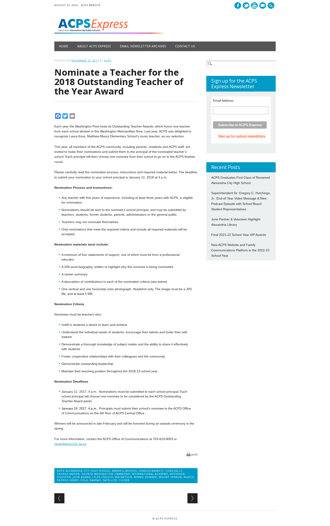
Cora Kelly (174, 470)
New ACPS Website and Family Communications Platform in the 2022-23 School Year (240, 250)
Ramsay (95, 480)
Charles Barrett (151, 470)
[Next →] (192, 498)
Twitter (246, 5)
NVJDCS (189, 477)
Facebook (237, 5)
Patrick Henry (68, 480)
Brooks (131, 470)
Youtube (254, 5)
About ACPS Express (94, 46)
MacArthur (123, 477)
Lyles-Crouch (102, 477)
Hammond (122, 474)
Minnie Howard (145, 477)
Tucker (124, 480)
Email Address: (223, 100)
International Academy (150, 474)
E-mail (263, 6)
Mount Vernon (170, 477)
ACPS (107, 60)
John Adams (81, 477)
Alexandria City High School (88, 470)
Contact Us (185, 46)
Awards (117, 470)
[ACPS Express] (108, 32)
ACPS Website (91, 5)
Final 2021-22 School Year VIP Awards (238, 235)
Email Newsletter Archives (143, 46)
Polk (84, 480)
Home (63, 46)
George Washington (97, 474)
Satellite (110, 480)
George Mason (68, 474)
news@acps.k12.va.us (70, 444)
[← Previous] (59, 498)
